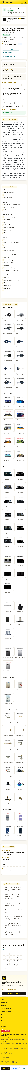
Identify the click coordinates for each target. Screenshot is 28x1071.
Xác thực (3, 1005)
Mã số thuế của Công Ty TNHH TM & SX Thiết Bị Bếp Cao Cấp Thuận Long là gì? (13, 918)
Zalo (21, 44)
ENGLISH (3, 1026)
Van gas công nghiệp (9, 260)
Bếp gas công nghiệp (9, 217)
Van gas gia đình (8, 262)
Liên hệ (3, 1023)
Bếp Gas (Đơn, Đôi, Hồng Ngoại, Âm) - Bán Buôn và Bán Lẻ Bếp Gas (12, 89)
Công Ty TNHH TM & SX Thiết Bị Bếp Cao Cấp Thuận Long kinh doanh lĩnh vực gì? (13, 903)
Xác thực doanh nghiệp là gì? (9, 989)
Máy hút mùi (7, 283)
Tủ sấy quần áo (8, 290)
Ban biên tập (4, 1002)
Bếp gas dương (7, 190)
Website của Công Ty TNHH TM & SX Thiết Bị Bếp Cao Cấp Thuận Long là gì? (13, 910)
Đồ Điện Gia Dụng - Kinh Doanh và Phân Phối (13, 98)
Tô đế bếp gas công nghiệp (11, 270)
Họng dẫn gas (7, 265)
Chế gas (5, 237)
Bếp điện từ (7, 277)
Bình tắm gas (7, 285)
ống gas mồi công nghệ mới (11, 268)
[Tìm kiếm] (21, 2)
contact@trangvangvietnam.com (7, 1061)
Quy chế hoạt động (6, 1008)
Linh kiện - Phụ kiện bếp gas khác (12, 255)
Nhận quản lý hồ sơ (15, 993)
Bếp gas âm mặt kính (9, 207)
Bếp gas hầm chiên (9, 227)
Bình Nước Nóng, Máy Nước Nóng (12, 106)
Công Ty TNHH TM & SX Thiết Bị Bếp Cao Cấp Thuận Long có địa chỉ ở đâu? (13, 889)
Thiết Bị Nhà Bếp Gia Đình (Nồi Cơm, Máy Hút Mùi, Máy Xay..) (12, 94)
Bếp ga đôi (7, 219)
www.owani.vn (8, 52)
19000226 (7, 41)
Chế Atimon (7, 240)
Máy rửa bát (7, 288)
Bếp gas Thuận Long (9, 233)
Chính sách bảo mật (6, 1011)
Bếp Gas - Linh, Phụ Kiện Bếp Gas (11, 103)
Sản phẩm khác (7, 275)
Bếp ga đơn (7, 222)
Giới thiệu (3, 999)
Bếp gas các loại (8, 225)
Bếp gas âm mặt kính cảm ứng (12, 204)
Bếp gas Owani (8, 230)
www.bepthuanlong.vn (10, 56)
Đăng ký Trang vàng (6, 1014)
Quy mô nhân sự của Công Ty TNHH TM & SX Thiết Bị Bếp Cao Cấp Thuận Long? (13, 932)
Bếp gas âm (6, 202)
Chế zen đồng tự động (10, 250)
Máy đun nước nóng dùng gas (12, 280)
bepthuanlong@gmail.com (11, 49)
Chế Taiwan (7, 247)
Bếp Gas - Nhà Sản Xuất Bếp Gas (11, 85)
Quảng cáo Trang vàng (7, 1017)
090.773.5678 (12, 44)
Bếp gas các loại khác (9, 214)
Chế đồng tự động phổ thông (11, 242)
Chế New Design (8, 245)
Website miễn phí (5, 1020)
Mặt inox (6, 257)
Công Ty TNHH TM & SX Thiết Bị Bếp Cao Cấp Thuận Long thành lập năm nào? (13, 925)
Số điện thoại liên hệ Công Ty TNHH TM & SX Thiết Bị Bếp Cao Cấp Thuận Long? (13, 896)
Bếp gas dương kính (9, 195)
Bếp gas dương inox (9, 192)
